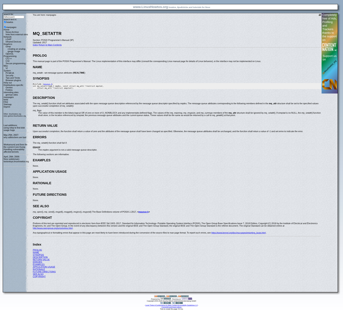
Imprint (7, 107)
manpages (11, 27)
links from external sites (17, 34)
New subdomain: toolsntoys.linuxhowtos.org (16, 160)
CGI (7, 61)
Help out (8, 83)
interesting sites (11, 92)
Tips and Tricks (13, 78)
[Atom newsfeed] (183, 297)
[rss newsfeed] (171, 297)
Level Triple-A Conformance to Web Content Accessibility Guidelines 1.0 (171, 305)
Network (8, 37)
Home (6, 30)
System (7, 71)
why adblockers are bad (15, 137)
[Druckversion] (320, 15)
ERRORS (37, 262)
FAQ (6, 102)
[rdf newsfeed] (159, 297)
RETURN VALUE (41, 260)
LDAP (8, 39)
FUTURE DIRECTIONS (44, 272)
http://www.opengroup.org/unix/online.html (53, 228)
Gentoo (9, 87)
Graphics (8, 44)
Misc (6, 66)
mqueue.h (48, 84)
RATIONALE (39, 269)
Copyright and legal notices (172, 307)
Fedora (9, 90)
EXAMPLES (39, 264)
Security (9, 75)
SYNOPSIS (38, 255)
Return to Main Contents (50, 45)
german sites (12, 95)
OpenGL (10, 54)
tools (6, 99)
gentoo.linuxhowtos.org (17, 116)
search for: (9, 14)
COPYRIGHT (39, 276)
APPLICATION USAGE (44, 267)
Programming (10, 56)
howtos (9, 22)
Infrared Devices (13, 42)
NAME (36, 252)
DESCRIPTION (40, 257)
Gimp (8, 46)
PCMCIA (10, 73)
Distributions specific (13, 85)
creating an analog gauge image (16, 50)
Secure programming (16, 63)
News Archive (12, 32)
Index (35, 45)
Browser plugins (13, 80)
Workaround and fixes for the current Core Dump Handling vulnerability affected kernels (15, 148)
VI (7, 68)
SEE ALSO (38, 274)
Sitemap (8, 104)
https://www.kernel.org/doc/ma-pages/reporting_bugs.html (238, 233)
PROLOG (37, 250)
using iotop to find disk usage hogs (14, 129)
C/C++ (9, 58)
